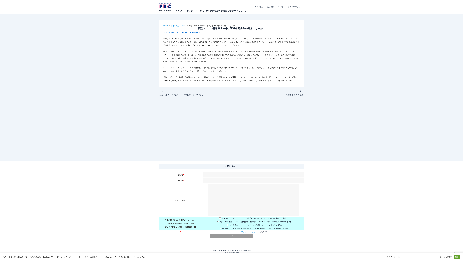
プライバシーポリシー (250, 232)
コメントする (168, 32)
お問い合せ (259, 7)
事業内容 (281, 7)
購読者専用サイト (295, 7)
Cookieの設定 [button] (446, 257)
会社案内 (270, 7)
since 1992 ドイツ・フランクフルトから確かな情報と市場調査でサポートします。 (203, 10)
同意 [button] (457, 257)
